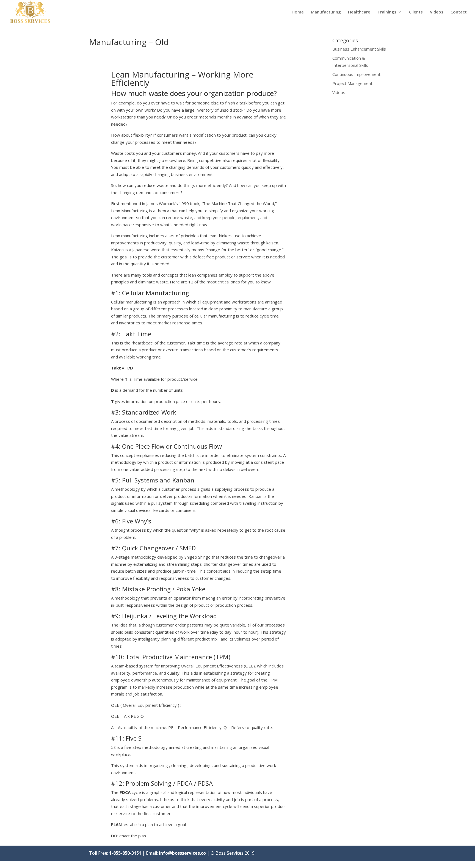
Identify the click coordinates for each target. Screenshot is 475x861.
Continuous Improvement (356, 74)
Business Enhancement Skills (359, 49)
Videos (436, 12)
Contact (459, 12)
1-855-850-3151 (125, 853)
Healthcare (359, 12)
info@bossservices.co (182, 853)
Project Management (352, 83)
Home (298, 12)
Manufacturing (326, 12)
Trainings (386, 12)
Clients (416, 12)
